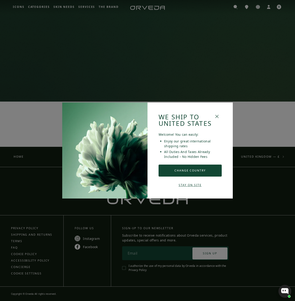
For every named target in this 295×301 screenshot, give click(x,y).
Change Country (190, 170)
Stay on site (190, 185)
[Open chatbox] (284, 291)
